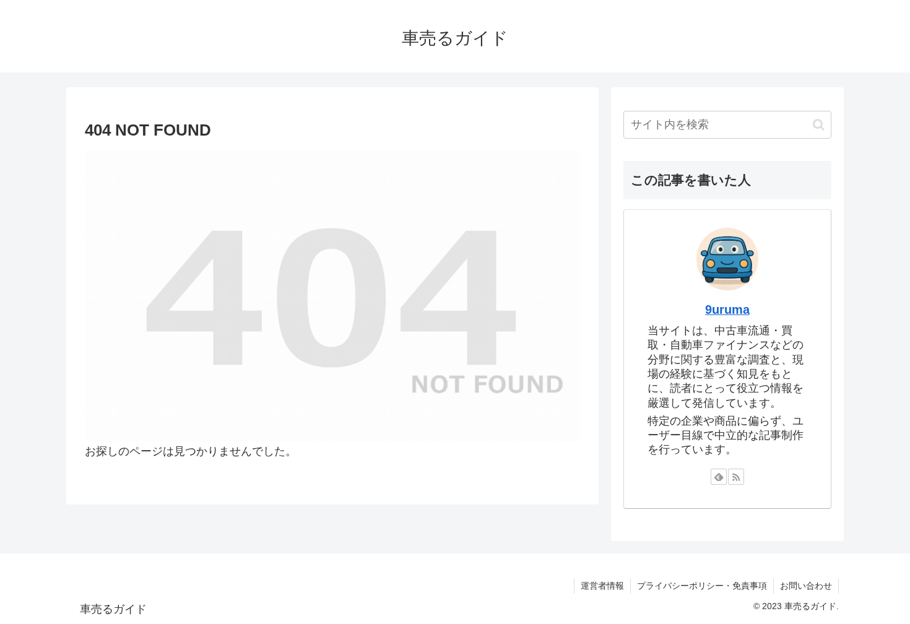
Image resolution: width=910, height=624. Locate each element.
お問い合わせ (806, 586)
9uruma (727, 309)
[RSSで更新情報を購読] (736, 477)
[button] (819, 125)
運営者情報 (602, 586)
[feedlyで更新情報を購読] (719, 477)
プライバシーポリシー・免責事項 (702, 586)
